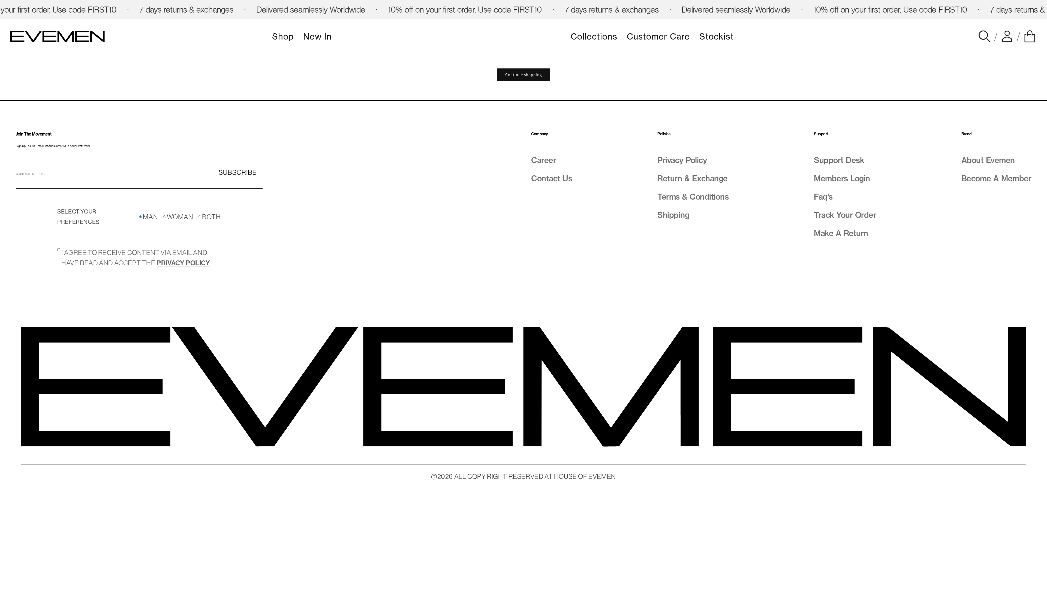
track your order (845, 215)
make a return (841, 233)
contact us (551, 178)
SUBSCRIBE (238, 172)
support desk (839, 160)
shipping (673, 215)
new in (317, 36)
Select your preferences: (79, 217)
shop (283, 36)
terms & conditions (693, 197)
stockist (716, 36)
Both (211, 216)
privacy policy (682, 160)
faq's (823, 197)
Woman (180, 216)
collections (594, 36)
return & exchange (692, 178)
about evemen (988, 160)
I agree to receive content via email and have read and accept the (135, 257)
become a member (996, 178)
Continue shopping (523, 74)
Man (150, 216)
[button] (1030, 36)
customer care (658, 36)
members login (842, 178)
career (543, 160)
